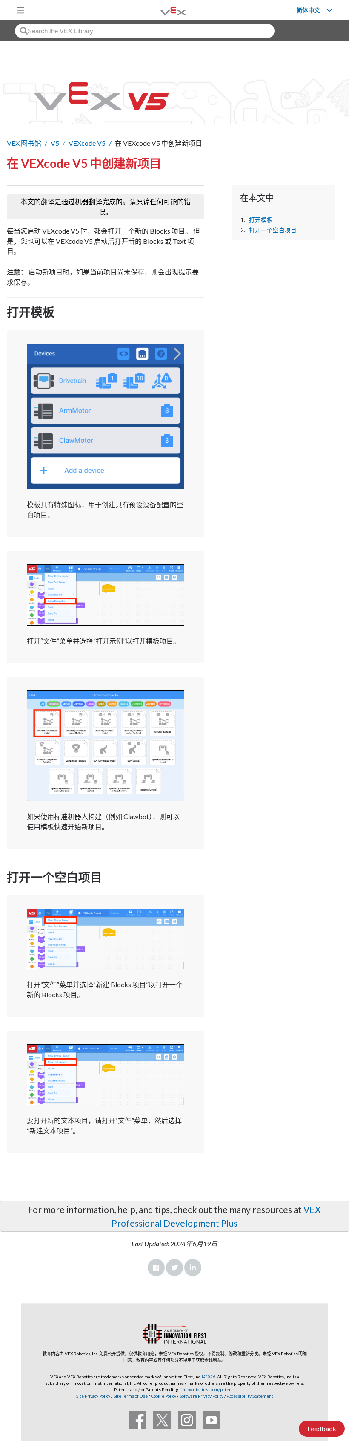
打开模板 (261, 220)
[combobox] (145, 31)
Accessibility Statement (250, 1395)
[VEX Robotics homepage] (162, 10)
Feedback (321, 1428)
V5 (55, 143)
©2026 (208, 1376)
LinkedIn (192, 1267)
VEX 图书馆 (24, 143)
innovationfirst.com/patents (208, 1389)
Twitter (174, 1267)
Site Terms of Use (130, 1395)
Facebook (156, 1267)
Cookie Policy (163, 1395)
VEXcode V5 (87, 143)
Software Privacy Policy (201, 1395)
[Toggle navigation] (20, 10)
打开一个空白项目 (273, 230)
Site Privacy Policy (93, 1395)
